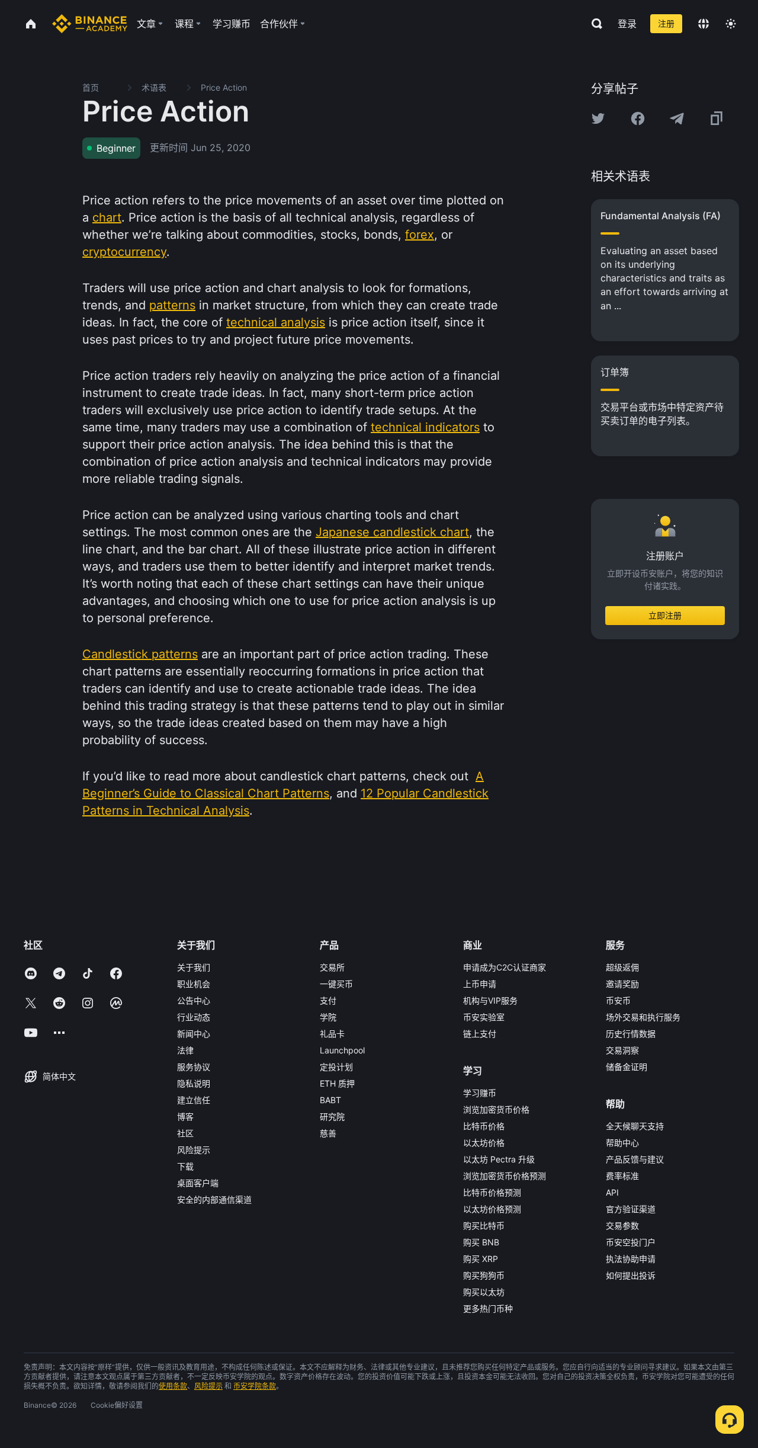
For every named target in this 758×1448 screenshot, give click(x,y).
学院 (328, 1017)
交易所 (332, 967)
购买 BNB (481, 1242)
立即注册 (665, 615)
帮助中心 (622, 1143)
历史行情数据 (631, 1034)
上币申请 (479, 984)
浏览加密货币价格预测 (504, 1176)
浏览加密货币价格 (496, 1109)
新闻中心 (193, 1034)
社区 (185, 1133)
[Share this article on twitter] (598, 118)
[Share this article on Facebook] (638, 118)
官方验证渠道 (631, 1209)
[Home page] (89, 23)
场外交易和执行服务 (643, 1017)
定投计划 (336, 1067)
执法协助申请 (631, 1259)
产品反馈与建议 (635, 1159)
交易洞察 (622, 1050)
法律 (185, 1050)
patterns (172, 305)
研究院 (332, 1116)
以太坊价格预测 (492, 1209)
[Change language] (703, 23)
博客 (185, 1116)
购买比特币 (484, 1225)
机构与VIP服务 (490, 1000)
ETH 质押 (337, 1083)
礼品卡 (332, 1034)
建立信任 (193, 1100)
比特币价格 (484, 1126)
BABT (330, 1100)
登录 (627, 24)
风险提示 (193, 1150)
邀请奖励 (622, 984)
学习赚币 (479, 1093)
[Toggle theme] (731, 24)
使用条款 (173, 1386)
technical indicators (425, 427)
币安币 (618, 1000)
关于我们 (193, 967)
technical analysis (275, 322)
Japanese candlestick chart (392, 532)
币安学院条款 (254, 1386)
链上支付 (479, 1034)
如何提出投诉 (631, 1275)
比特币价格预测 (492, 1192)
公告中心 (193, 1000)
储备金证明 (626, 1067)
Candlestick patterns (140, 654)
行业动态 (193, 1017)
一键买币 (336, 984)
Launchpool (342, 1050)
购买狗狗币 (484, 1275)
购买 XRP (480, 1259)
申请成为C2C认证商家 (504, 967)
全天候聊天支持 (635, 1126)
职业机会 (193, 984)
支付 (328, 1000)
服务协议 (193, 1067)
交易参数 (622, 1225)
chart (106, 217)
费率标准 (622, 1176)
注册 (666, 23)
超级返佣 (622, 967)
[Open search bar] (593, 23)
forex (419, 235)
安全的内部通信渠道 (214, 1199)
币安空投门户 (631, 1242)
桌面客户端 (198, 1183)
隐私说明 (193, 1083)
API (612, 1192)
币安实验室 (484, 1017)
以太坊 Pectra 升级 (499, 1159)
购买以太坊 (484, 1292)
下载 (185, 1166)
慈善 (328, 1133)
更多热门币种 (488, 1308)
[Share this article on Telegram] (677, 118)
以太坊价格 (484, 1143)
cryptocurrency (124, 252)
